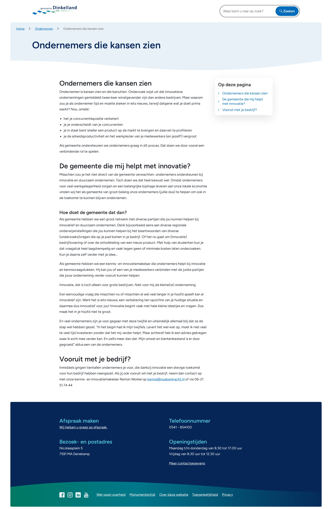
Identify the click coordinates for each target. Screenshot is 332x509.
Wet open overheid (111, 494)
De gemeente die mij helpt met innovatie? (242, 101)
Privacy (227, 494)
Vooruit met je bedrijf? (239, 110)
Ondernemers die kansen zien (245, 93)
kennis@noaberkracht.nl (166, 379)
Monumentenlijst (142, 494)
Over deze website (173, 494)
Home (20, 29)
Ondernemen (44, 29)
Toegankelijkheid (205, 494)
